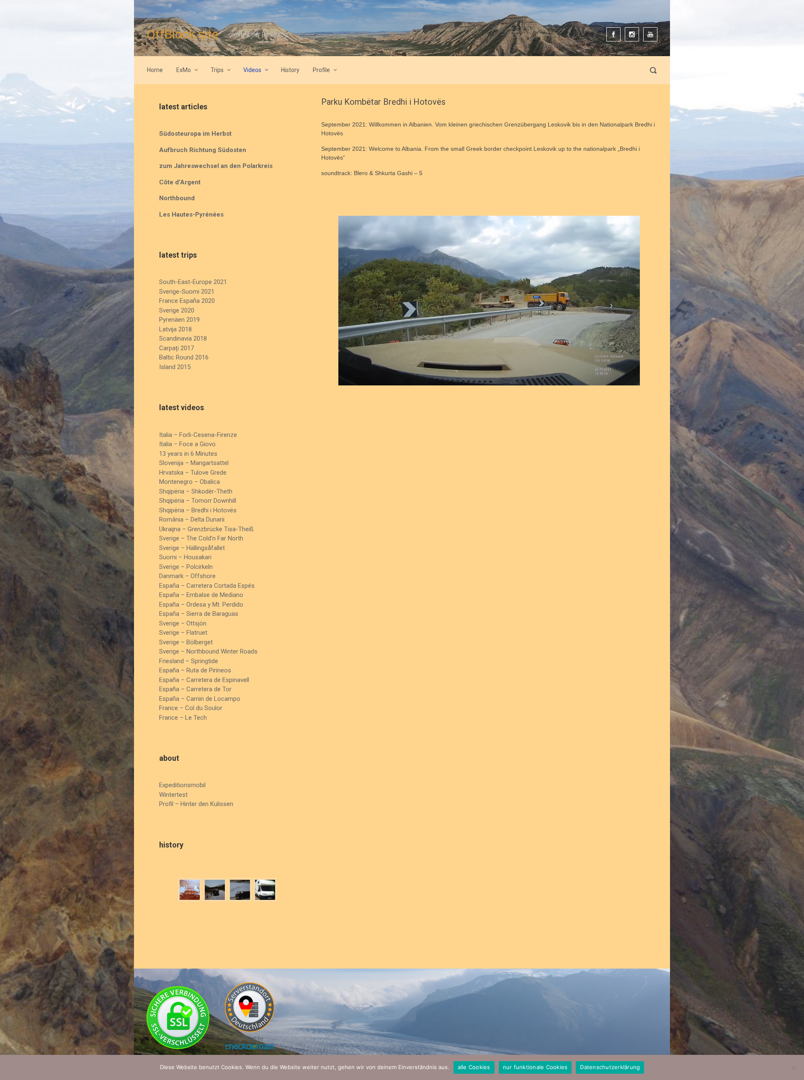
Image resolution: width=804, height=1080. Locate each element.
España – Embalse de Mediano (201, 595)
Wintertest (173, 794)
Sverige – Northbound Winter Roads (208, 651)
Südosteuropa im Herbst (195, 133)
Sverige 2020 (176, 310)
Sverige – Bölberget (186, 642)
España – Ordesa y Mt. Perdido (201, 604)
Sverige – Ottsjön (182, 623)
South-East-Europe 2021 (193, 282)
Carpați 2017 (176, 348)
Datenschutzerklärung (610, 1067)
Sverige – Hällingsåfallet (192, 548)
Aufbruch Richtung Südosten (202, 150)
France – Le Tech (183, 717)
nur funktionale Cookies (535, 1067)
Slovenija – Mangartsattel (194, 463)
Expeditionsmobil (182, 785)
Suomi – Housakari (185, 557)
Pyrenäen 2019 (179, 319)
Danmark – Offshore (187, 576)
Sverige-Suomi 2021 (186, 291)
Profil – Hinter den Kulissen (196, 804)
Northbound (177, 198)
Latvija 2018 (175, 329)
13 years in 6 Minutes (188, 453)
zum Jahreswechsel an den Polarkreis (216, 166)
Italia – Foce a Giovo (187, 444)
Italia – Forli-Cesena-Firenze (198, 435)
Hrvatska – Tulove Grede (193, 472)
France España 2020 (187, 301)
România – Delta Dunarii (191, 519)
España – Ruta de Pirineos (195, 670)
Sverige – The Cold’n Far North (201, 538)
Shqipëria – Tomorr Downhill (197, 500)
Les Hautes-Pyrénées (191, 214)
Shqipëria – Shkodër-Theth (195, 491)
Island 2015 (175, 367)
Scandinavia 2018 (183, 338)
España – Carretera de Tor (195, 689)
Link (389, 207)
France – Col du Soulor (190, 708)
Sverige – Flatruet (183, 632)
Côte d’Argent (180, 182)
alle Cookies (474, 1067)
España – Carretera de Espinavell (204, 680)
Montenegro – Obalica (189, 482)
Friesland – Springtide (188, 661)
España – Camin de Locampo (199, 699)
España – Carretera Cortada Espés (207, 585)
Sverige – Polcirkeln (186, 567)
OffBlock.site (183, 34)
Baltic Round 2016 (184, 357)
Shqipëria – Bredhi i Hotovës (198, 510)
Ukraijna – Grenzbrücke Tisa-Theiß (206, 529)
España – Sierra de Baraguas (198, 614)
